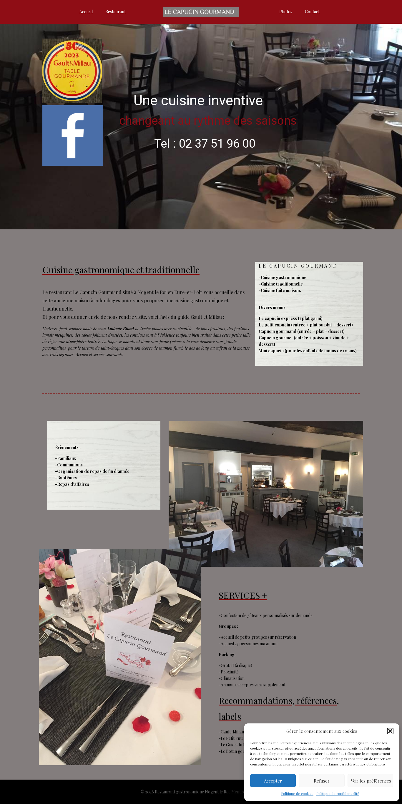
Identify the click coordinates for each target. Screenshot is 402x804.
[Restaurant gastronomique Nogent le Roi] (201, 12)
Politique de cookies (297, 793)
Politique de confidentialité (337, 793)
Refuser (322, 781)
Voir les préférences (371, 781)
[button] (390, 731)
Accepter (273, 781)
